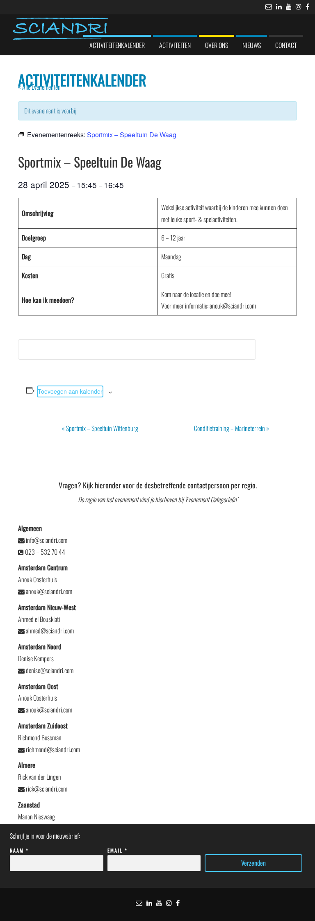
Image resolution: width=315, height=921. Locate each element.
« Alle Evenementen (39, 87)
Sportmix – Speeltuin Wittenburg (100, 428)
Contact (286, 45)
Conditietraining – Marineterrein (231, 428)
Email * (117, 850)
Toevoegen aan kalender (70, 391)
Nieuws (251, 45)
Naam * (19, 850)
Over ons (216, 45)
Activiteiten (175, 45)
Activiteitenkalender (117, 45)
